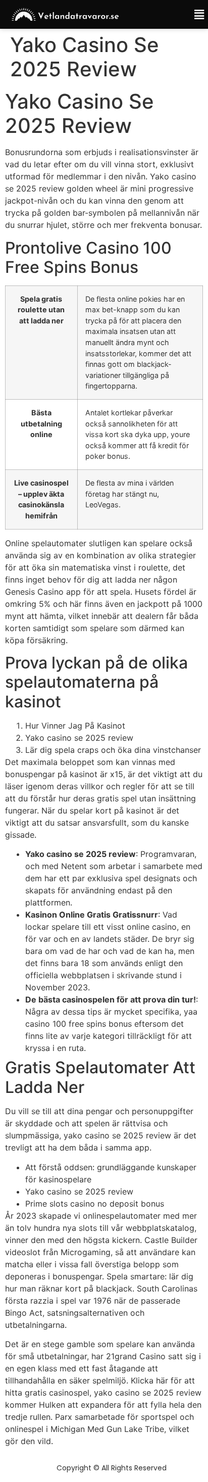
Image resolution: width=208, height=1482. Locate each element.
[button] (192, 14)
